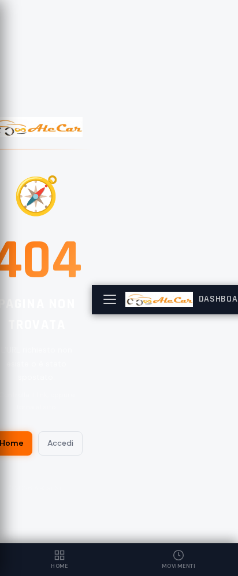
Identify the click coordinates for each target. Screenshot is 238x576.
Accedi (60, 443)
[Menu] (110, 299)
